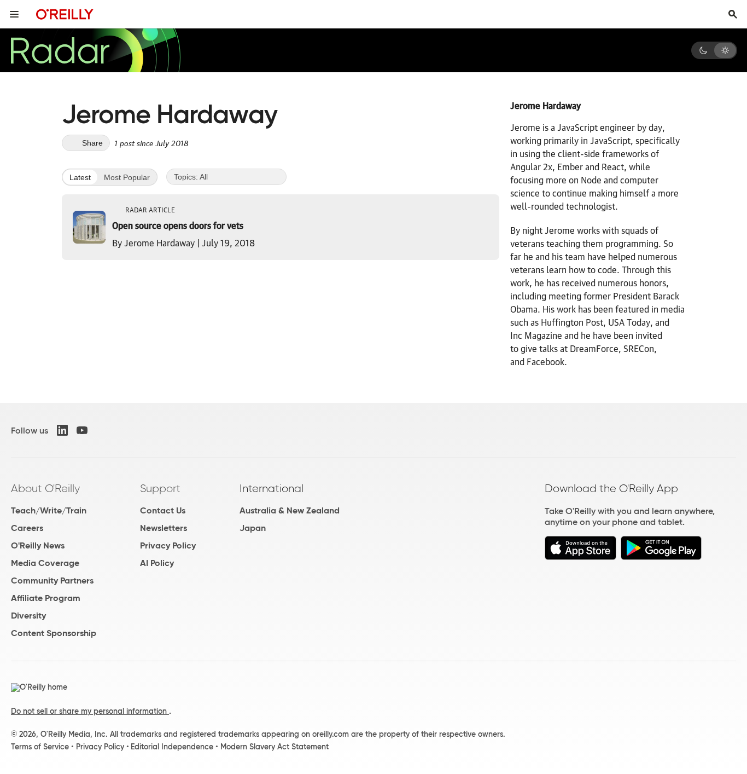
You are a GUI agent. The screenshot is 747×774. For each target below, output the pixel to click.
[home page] (65, 14)
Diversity (28, 615)
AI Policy (157, 563)
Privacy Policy (168, 545)
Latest (80, 177)
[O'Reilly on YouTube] (82, 430)
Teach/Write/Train (48, 510)
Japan (253, 528)
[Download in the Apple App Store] (580, 557)
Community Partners (52, 580)
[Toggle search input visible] (733, 14)
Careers (27, 528)
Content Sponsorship (53, 633)
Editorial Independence (172, 747)
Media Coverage (45, 563)
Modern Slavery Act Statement (274, 747)
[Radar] (95, 50)
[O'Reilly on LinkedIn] (62, 430)
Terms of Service (40, 747)
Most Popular (127, 177)
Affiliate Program (45, 598)
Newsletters (163, 528)
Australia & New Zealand (290, 510)
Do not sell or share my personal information (90, 711)
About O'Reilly (45, 488)
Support (160, 488)
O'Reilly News (38, 545)
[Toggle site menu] (14, 14)
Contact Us (162, 510)
